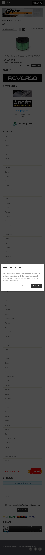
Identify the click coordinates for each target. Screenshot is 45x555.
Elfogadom (37, 286)
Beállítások (25, 286)
